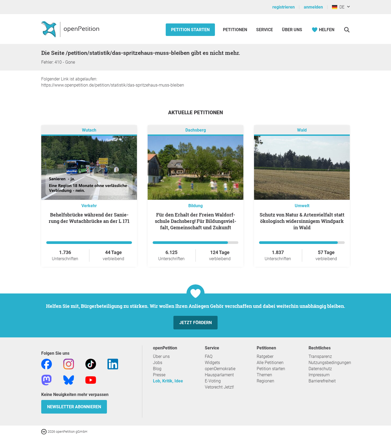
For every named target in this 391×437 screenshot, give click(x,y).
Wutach (89, 130)
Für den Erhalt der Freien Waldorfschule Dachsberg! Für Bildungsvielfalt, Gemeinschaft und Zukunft (195, 221)
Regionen (265, 380)
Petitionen (235, 29)
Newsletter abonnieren (74, 406)
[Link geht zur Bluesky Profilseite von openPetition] (68, 379)
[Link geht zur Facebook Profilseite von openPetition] (46, 363)
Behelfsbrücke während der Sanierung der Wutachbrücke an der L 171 (89, 217)
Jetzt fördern (195, 322)
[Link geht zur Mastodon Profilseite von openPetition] (46, 379)
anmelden (313, 7)
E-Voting (213, 380)
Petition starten (190, 29)
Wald (302, 130)
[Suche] (346, 30)
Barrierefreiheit (322, 380)
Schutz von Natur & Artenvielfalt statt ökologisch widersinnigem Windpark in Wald (302, 221)
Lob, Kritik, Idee (168, 380)
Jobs (157, 362)
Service (264, 29)
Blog (157, 368)
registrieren (283, 7)
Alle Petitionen (270, 362)
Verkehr (89, 205)
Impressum (319, 374)
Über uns (161, 356)
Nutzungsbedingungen (330, 362)
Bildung (195, 205)
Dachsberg (195, 130)
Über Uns (292, 29)
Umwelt (302, 205)
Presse (159, 374)
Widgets (212, 362)
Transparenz (320, 356)
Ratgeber (265, 356)
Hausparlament (219, 374)
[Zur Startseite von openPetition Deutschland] (71, 29)
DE (340, 7)
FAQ (209, 356)
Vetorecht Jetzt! (219, 387)
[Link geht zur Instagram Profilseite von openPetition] (68, 363)
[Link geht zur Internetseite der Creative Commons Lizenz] (44, 431)
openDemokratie (220, 368)
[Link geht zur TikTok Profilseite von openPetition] (90, 363)
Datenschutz (320, 368)
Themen (264, 374)
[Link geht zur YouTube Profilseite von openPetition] (90, 379)
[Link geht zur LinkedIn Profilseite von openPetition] (112, 363)
